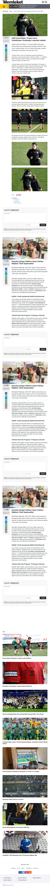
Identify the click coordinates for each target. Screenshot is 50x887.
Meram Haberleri (7, 880)
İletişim (22, 868)
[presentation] (7, 6)
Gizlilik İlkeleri (29, 868)
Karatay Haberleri (37, 877)
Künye (18, 868)
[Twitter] (6, 48)
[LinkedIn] (6, 50)
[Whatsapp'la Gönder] (6, 53)
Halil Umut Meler (17, 202)
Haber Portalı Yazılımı (9, 885)
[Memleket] (13, 2)
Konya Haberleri (7, 877)
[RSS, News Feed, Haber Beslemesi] (30, 872)
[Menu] (43, 2)
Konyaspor (16, 201)
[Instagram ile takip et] (26, 872)
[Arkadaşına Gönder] (6, 55)
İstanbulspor (17, 199)
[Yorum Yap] (6, 60)
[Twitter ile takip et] (23, 872)
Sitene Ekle (35, 868)
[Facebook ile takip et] (20, 872)
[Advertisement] (25, 620)
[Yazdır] (6, 57)
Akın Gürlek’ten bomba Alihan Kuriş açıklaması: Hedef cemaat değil (27, 6)
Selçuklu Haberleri (22, 877)
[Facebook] (6, 45)
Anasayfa (14, 868)
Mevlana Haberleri (22, 880)
